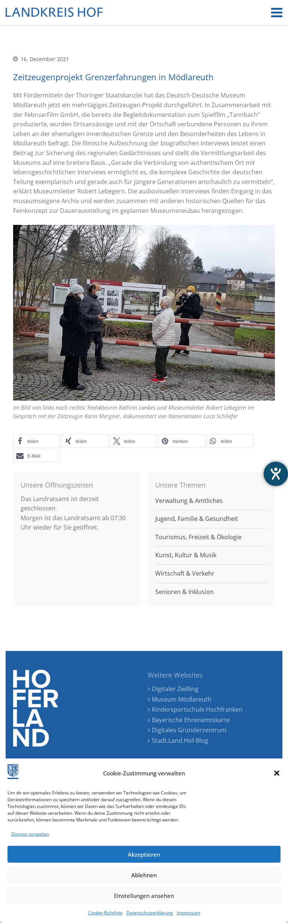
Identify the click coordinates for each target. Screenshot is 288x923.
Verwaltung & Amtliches (189, 501)
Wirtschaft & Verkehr (184, 573)
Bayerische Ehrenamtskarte (191, 720)
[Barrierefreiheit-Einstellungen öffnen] (276, 474)
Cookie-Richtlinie (105, 913)
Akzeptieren (144, 854)
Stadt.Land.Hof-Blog (180, 740)
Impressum (188, 913)
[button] (276, 773)
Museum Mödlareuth (182, 699)
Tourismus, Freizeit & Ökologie (198, 537)
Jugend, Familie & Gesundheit (196, 519)
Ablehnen (144, 875)
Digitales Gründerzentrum (189, 730)
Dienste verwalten (30, 834)
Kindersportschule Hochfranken (197, 709)
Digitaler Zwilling (175, 689)
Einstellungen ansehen (144, 895)
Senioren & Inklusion (184, 592)
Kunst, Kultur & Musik (185, 555)
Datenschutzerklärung (149, 913)
